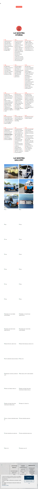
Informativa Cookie (5, 485)
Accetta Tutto (29, 477)
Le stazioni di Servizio (31, 469)
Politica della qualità (32, 474)
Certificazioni (31, 472)
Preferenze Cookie (29, 481)
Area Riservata (19, 6)
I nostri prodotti (32, 471)
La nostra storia (32, 467)
